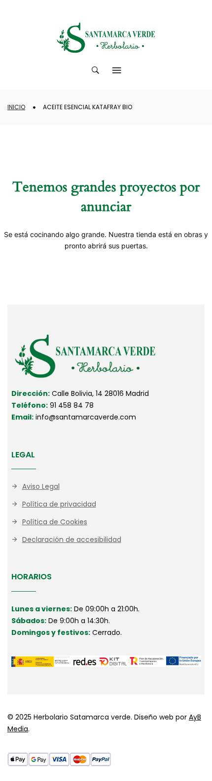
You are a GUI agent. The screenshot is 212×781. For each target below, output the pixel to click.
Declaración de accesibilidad (71, 539)
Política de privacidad (59, 504)
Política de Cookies (54, 522)
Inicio (16, 107)
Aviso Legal (41, 486)
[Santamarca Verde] (106, 37)
